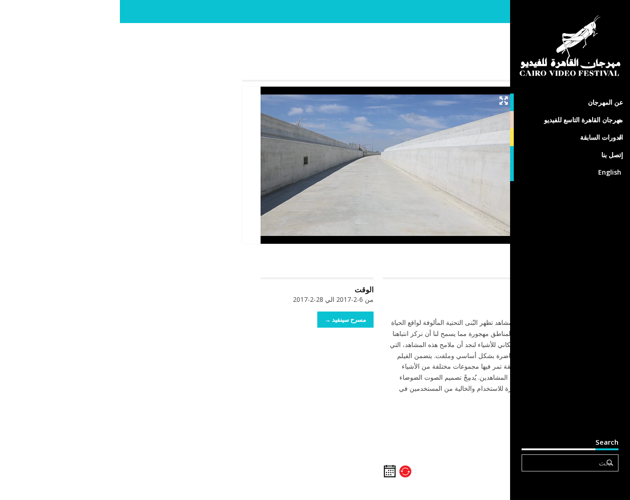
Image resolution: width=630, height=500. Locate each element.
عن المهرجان (605, 102)
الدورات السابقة (601, 137)
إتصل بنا (612, 154)
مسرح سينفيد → (345, 319)
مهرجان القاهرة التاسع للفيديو (583, 119)
